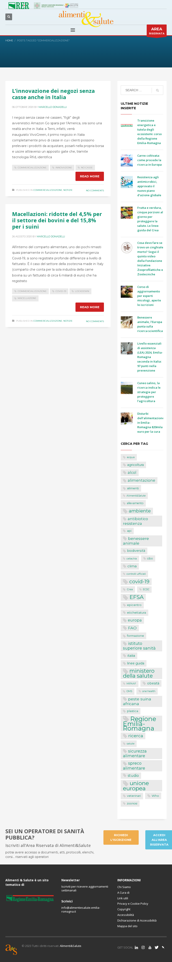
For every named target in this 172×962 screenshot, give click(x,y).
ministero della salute (139, 673)
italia (131, 655)
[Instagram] (143, 947)
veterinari (134, 795)
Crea (130, 589)
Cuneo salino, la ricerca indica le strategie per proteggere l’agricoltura (149, 392)
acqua (131, 457)
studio (133, 775)
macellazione (27, 298)
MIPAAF (131, 683)
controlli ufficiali (136, 573)
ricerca (135, 735)
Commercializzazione (47, 190)
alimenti (133, 488)
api (129, 530)
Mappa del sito (127, 926)
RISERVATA (156, 31)
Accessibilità (125, 915)
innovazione (64, 167)
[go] (157, 90)
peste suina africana (137, 701)
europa (135, 620)
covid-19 (61, 291)
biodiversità (136, 551)
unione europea (136, 785)
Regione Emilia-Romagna (139, 724)
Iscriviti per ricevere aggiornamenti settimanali (84, 888)
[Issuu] (163, 947)
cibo (150, 558)
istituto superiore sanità (139, 646)
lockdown (82, 291)
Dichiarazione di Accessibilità (137, 920)
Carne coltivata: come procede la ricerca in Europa (149, 160)
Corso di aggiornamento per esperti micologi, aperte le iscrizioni (149, 296)
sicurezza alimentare (135, 753)
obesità (153, 683)
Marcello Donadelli (53, 107)
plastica (132, 711)
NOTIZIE (68, 190)
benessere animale (136, 541)
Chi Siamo (124, 887)
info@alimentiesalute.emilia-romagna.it (80, 909)
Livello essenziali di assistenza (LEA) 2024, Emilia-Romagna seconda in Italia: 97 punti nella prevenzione (150, 356)
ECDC (146, 589)
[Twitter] (156, 947)
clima (132, 566)
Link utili (122, 898)
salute (130, 743)
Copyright (123, 909)
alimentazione (141, 480)
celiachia (132, 558)
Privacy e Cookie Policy (132, 904)
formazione (135, 635)
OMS (129, 691)
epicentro (134, 605)
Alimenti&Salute (136, 495)
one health (148, 691)
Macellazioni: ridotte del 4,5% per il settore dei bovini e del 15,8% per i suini (57, 220)
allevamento (135, 503)
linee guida (135, 663)
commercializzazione (32, 167)
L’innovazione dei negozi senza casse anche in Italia (53, 94)
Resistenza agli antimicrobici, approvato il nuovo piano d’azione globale (149, 186)
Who (155, 795)
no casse (87, 167)
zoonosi (132, 803)
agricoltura (135, 465)
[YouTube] (149, 947)
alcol (132, 472)
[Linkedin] (136, 947)
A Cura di (123, 893)
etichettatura (136, 612)
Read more (89, 176)
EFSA (136, 597)
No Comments (95, 190)
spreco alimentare (134, 765)
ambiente (140, 511)
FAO (132, 628)
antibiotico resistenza (135, 521)
